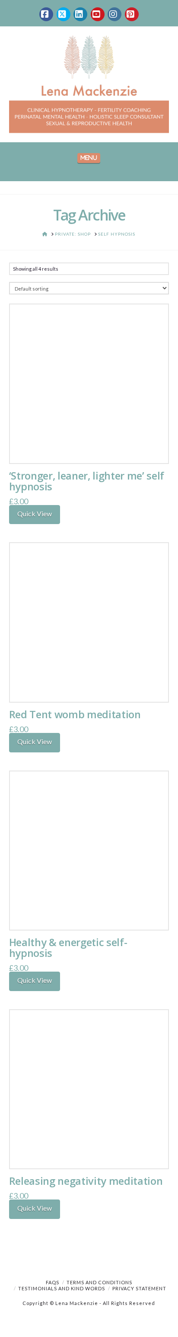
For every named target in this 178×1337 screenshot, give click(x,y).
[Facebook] (46, 14)
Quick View (34, 513)
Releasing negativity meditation (86, 1181)
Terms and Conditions (99, 1282)
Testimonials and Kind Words (61, 1288)
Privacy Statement (139, 1288)
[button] (88, 158)
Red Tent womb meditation (75, 714)
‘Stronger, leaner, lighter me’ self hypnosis (86, 481)
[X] (63, 14)
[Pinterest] (132, 14)
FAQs (52, 1282)
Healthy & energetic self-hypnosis (68, 947)
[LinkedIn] (80, 14)
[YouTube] (98, 14)
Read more (88, 447)
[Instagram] (114, 14)
